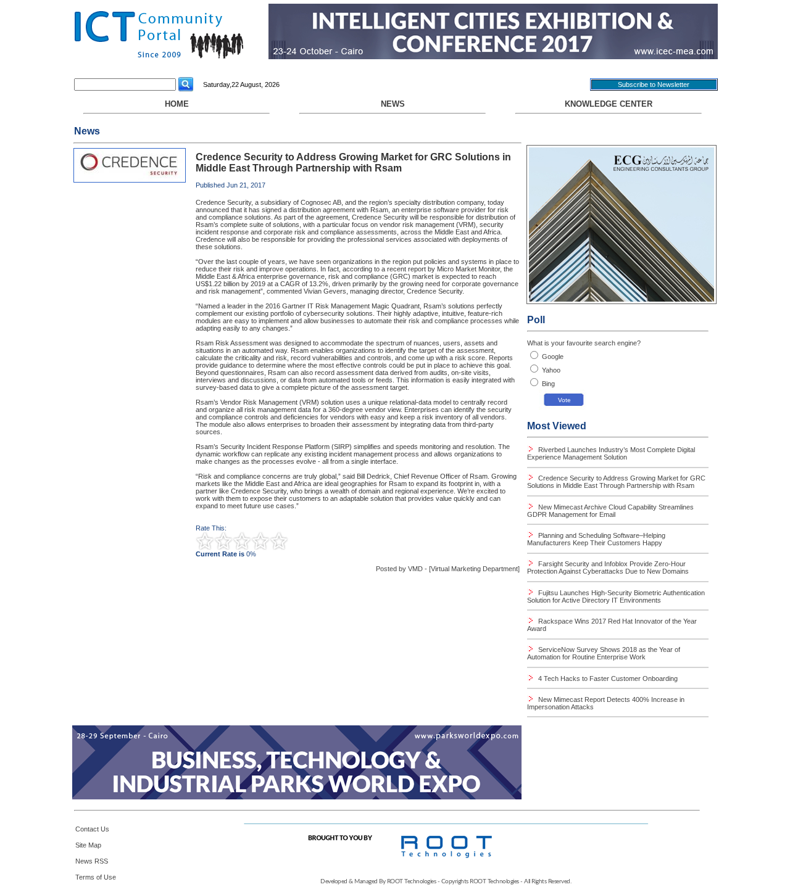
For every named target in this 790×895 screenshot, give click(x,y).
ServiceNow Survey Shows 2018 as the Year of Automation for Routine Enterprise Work (603, 653)
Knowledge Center (608, 104)
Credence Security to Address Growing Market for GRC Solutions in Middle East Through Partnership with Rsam (616, 481)
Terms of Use (95, 877)
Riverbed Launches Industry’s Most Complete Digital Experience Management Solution (611, 453)
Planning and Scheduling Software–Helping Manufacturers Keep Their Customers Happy (596, 539)
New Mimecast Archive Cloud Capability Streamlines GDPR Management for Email (610, 510)
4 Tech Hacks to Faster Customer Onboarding (607, 678)
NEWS (393, 104)
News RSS (91, 861)
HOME (177, 104)
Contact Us (92, 829)
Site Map (88, 845)
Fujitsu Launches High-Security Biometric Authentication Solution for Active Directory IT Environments (616, 596)
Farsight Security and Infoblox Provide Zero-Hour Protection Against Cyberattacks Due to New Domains (608, 567)
